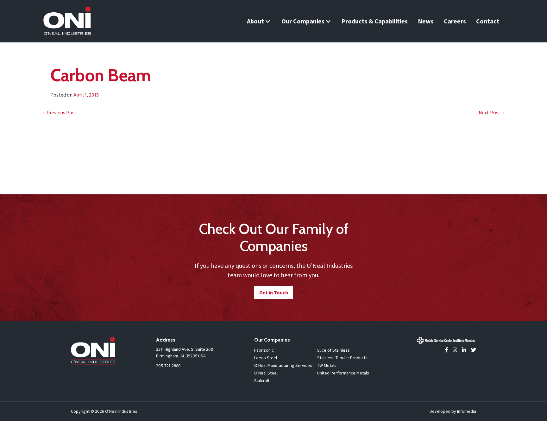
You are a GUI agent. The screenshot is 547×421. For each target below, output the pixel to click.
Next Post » (492, 112)
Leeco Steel (265, 358)
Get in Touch (273, 292)
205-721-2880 (168, 365)
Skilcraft (261, 380)
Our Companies (302, 21)
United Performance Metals (343, 373)
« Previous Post (59, 112)
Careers (455, 21)
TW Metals (326, 365)
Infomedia (466, 411)
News (426, 21)
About (255, 21)
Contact (488, 21)
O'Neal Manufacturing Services (283, 365)
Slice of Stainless (333, 350)
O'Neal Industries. (121, 411)
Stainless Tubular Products (342, 358)
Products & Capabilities (374, 21)
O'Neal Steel (266, 373)
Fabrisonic (264, 350)
